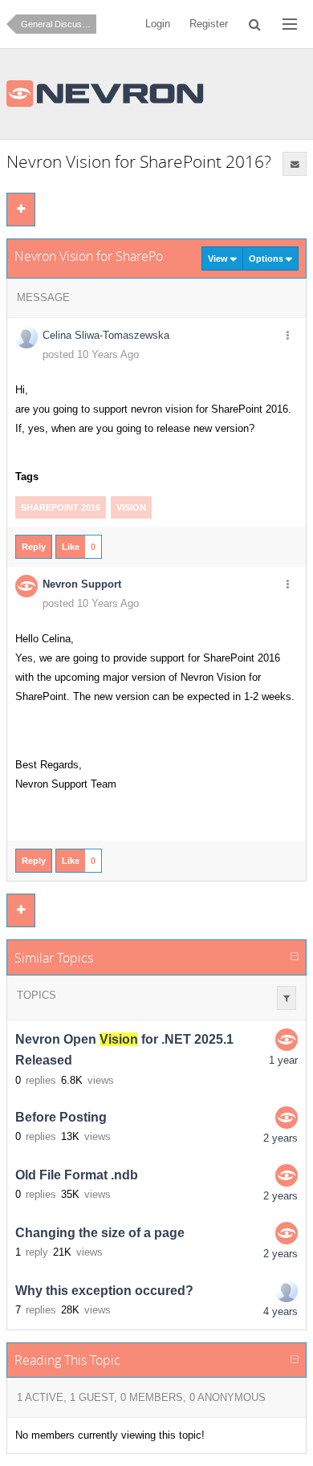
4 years (280, 1311)
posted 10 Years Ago (91, 354)
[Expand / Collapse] (295, 957)
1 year (283, 1060)
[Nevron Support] (286, 1039)
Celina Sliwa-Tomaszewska (106, 335)
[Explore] (290, 24)
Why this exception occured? (104, 1290)
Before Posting (61, 1117)
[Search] (256, 24)
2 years (280, 1138)
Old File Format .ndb (76, 1175)
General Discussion (58, 24)
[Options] (287, 336)
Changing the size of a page (100, 1233)
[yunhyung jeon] (286, 1291)
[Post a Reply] (20, 209)
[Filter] (286, 998)
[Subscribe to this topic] (295, 164)
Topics (36, 995)
